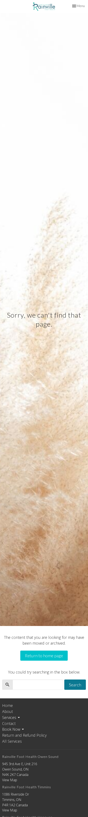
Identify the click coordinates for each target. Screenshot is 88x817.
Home (7, 705)
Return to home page (44, 655)
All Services (12, 741)
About (7, 711)
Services (9, 717)
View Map (9, 780)
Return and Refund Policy (24, 735)
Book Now (11, 729)
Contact (9, 723)
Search (75, 684)
